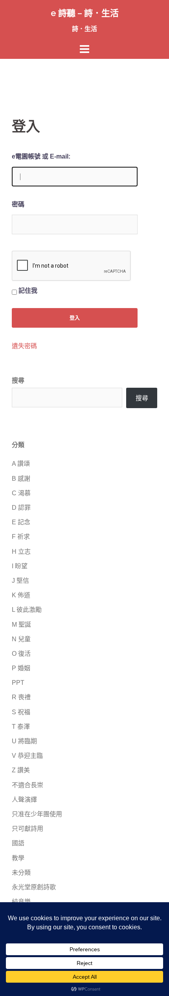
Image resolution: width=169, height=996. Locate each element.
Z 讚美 (21, 770)
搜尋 (18, 380)
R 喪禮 (21, 697)
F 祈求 (21, 536)
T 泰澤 (21, 726)
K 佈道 (21, 595)
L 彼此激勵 (27, 609)
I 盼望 (20, 566)
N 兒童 (21, 639)
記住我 (27, 290)
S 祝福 (21, 712)
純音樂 (21, 901)
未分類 (21, 872)
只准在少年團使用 (37, 814)
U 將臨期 (24, 741)
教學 (18, 858)
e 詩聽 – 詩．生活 (85, 13)
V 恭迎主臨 (27, 755)
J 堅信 (20, 580)
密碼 (18, 204)
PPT (18, 682)
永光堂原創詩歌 (34, 887)
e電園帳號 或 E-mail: (41, 156)
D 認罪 (21, 507)
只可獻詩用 (27, 828)
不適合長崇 (27, 785)
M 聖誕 (21, 624)
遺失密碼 (24, 346)
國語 (18, 843)
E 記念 (21, 522)
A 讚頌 (21, 463)
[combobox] (67, 397)
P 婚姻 (21, 668)
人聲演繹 (24, 799)
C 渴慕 (21, 493)
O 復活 (21, 653)
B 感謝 (21, 478)
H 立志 (21, 551)
